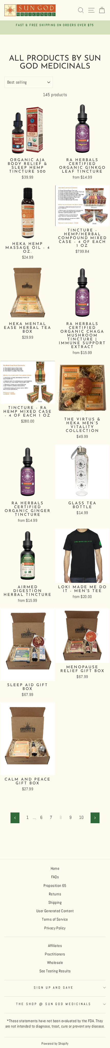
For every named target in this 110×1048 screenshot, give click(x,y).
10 (81, 817)
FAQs (55, 876)
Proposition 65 (55, 885)
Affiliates (55, 945)
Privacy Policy (55, 928)
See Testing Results (55, 971)
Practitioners (55, 954)
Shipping (55, 902)
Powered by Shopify (54, 1044)
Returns (55, 894)
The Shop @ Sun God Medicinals (53, 1004)
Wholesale (55, 962)
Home (55, 868)
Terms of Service (55, 919)
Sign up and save (54, 987)
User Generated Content (55, 910)
